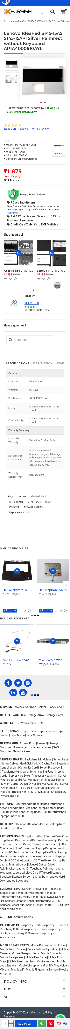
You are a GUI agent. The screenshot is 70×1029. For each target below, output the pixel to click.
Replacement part (19, 512)
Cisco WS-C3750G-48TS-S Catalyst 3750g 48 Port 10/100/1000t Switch (54, 660)
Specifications (17, 363)
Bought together (14, 618)
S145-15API (34, 501)
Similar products (14, 548)
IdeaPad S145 (38, 496)
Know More (12, 212)
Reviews (62, 363)
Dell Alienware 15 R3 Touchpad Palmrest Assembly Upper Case (18, 590)
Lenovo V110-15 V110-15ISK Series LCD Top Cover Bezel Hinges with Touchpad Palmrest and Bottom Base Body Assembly (51, 270)
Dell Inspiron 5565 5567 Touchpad (54, 590)
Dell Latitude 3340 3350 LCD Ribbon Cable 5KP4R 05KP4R (18, 660)
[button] (24, 80)
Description (42, 363)
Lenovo (22, 496)
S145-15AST (16, 501)
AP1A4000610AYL (34, 507)
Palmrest (14, 507)
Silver (48, 501)
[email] (10, 340)
